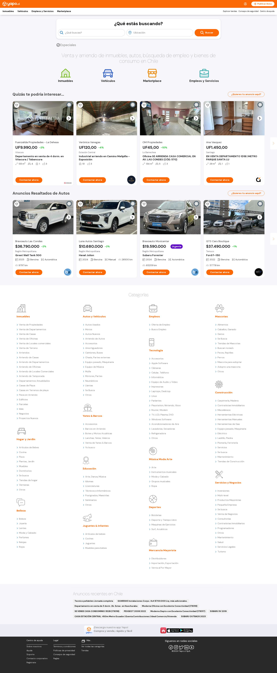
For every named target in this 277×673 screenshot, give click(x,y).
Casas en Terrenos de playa (33, 390)
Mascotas (221, 316)
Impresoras (157, 386)
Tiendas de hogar (28, 480)
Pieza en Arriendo (28, 394)
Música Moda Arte (160, 459)
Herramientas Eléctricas (230, 414)
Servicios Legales (226, 546)
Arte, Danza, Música (95, 476)
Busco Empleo (158, 329)
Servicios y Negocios (228, 482)
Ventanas (24, 484)
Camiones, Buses (94, 352)
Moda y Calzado (27, 532)
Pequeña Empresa (227, 504)
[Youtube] (191, 647)
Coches (89, 538)
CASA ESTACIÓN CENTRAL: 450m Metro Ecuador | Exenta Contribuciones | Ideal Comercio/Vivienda (125, 616)
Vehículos (22, 11)
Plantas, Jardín (26, 461)
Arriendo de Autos (95, 338)
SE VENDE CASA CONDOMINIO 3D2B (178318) (97, 611)
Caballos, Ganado (227, 329)
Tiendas (85, 650)
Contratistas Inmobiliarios (231, 405)
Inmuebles (8, 11)
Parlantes (156, 400)
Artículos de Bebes (29, 447)
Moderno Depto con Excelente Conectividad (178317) (177, 611)
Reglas (56, 658)
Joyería (23, 523)
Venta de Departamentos (32, 329)
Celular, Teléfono (160, 372)
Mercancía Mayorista (162, 550)
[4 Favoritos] (80, 204)
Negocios (24, 413)
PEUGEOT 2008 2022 (135, 611)
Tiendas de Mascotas (229, 343)
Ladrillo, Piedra (225, 438)
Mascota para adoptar (230, 362)
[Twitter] (181, 647)
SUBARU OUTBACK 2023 (193, 616)
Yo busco (90, 447)
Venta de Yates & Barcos (98, 442)
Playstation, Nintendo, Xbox (166, 405)
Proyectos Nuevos (28, 418)
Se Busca (90, 390)
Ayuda (29, 650)
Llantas (89, 385)
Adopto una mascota (229, 366)
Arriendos (24, 352)
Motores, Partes (93, 376)
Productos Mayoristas (229, 500)
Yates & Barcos (92, 416)
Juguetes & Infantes (96, 526)
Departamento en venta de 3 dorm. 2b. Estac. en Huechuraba (106, 606)
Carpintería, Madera (228, 400)
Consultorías (224, 518)
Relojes (22, 542)
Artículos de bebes (95, 533)
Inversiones (223, 490)
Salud (220, 542)
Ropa (22, 546)
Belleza (21, 510)
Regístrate (31, 662)
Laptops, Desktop (161, 391)
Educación (89, 468)
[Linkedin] (186, 647)
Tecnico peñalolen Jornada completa (94, 601)
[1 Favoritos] (16, 105)
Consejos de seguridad (248, 11)
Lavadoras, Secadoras (163, 428)
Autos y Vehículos (94, 316)
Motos (88, 329)
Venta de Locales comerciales (35, 343)
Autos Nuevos (92, 334)
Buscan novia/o (226, 348)
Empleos (154, 316)
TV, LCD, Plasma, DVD (162, 414)
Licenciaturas (92, 486)
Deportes (155, 507)
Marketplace (64, 11)
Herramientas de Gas (229, 424)
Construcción (223, 392)
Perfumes (24, 537)
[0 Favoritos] (80, 105)
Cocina (22, 452)
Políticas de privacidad (64, 650)
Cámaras (156, 368)
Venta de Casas (27, 334)
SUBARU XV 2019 (218, 611)
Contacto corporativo (37, 658)
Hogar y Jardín (26, 439)
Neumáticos (91, 380)
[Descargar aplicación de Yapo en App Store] (173, 630)
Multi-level (223, 495)
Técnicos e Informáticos (98, 490)
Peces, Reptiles (225, 352)
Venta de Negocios (228, 514)
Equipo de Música (94, 366)
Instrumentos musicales (163, 472)
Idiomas (89, 481)
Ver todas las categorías (92, 646)
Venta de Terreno (28, 348)
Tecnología (156, 350)
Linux (154, 396)
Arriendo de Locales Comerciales (36, 371)
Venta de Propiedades (31, 324)
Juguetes (90, 543)
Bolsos (22, 518)
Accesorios (91, 343)
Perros (221, 357)
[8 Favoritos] (207, 105)
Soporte (30, 654)
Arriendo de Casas (29, 357)
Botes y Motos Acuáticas (98, 433)
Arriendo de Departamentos (34, 362)
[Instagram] (176, 647)
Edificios (23, 399)
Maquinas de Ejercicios (163, 524)
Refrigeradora (158, 433)
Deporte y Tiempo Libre (164, 519)
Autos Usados (92, 324)
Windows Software (161, 419)
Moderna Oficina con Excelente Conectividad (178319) (169, 606)
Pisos (22, 456)
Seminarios (91, 500)
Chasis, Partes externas (97, 357)
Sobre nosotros (34, 646)
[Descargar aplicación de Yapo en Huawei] (163, 630)
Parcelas (23, 404)
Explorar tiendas (230, 11)
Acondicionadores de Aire (165, 424)
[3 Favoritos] (207, 204)
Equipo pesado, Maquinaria (99, 362)
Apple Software (159, 363)
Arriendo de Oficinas (30, 366)
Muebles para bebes (96, 547)
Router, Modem (159, 410)
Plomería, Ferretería (228, 442)
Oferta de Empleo (160, 324)
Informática (157, 377)
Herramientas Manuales (230, 419)
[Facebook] (170, 647)
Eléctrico (222, 433)
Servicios (222, 447)
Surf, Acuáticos (159, 529)
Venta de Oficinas (28, 338)
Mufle (88, 371)
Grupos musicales (160, 481)
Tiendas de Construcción (231, 461)
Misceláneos (224, 410)
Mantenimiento (225, 456)
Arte (153, 467)
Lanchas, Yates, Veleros (97, 438)
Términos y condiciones (64, 646)
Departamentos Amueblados (34, 380)
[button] (68, 118)
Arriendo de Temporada (31, 376)
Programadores (226, 528)
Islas (21, 408)
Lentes (22, 528)
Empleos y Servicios (43, 11)
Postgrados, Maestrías (97, 495)
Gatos (221, 334)
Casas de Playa (27, 385)
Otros (22, 489)
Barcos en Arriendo (95, 428)
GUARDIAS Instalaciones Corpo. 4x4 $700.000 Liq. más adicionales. (152, 601)
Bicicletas (156, 515)
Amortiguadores (94, 348)
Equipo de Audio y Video (164, 382)
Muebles (23, 466)
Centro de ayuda (267, 11)
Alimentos (223, 324)
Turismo (222, 551)
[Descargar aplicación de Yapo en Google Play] (186, 630)
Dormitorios (25, 470)
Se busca (24, 475)
